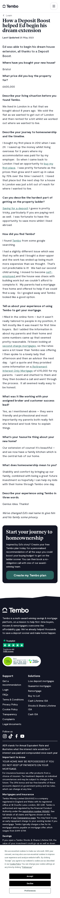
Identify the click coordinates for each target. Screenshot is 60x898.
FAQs (5, 694)
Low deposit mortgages (41, 680)
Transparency (9, 714)
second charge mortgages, (19, 345)
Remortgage (34, 690)
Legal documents (11, 724)
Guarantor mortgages (39, 685)
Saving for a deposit (15, 208)
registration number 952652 (36, 811)
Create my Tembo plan (30, 575)
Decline (30, 883)
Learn (9, 15)
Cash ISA (33, 714)
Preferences (30, 891)
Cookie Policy (10, 709)
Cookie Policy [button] (15, 864)
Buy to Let (34, 695)
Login (5, 689)
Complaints (8, 719)
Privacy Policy (10, 704)
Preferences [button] (27, 867)
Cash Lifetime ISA (38, 700)
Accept (30, 876)
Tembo (16, 240)
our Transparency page (24, 817)
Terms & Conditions (13, 699)
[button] (54, 6)
